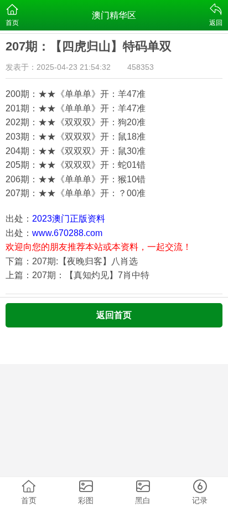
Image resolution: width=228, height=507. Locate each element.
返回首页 (114, 315)
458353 (140, 67)
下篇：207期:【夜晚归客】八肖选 (72, 261)
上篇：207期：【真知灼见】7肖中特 (77, 275)
